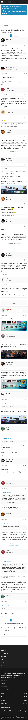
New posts (3, 683)
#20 (26, 601)
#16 (26, 465)
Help (2, 659)
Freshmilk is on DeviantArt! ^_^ (14, 152)
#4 (26, 117)
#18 (26, 519)
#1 (26, 45)
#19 (26, 557)
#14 (26, 399)
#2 (26, 73)
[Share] (24, 45)
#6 (26, 165)
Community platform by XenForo (14, 717)
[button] (14, 647)
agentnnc (4, 32)
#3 (26, 94)
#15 (26, 434)
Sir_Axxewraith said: (6, 605)
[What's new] (21, 2)
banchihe (25, 703)
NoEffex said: (5, 523)
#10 (26, 284)
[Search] (24, 2)
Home (2, 662)
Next (15, 35)
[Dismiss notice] (25, 6)
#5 (26, 137)
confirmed (20, 534)
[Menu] (2, 2)
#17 (26, 488)
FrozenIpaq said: (6, 403)
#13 (26, 369)
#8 (26, 226)
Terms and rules (4, 653)
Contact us (3, 650)
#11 (26, 315)
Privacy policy (4, 656)
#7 (26, 204)
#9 (26, 260)
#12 (26, 341)
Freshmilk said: (5, 492)
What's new (4, 680)
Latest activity (4, 686)
